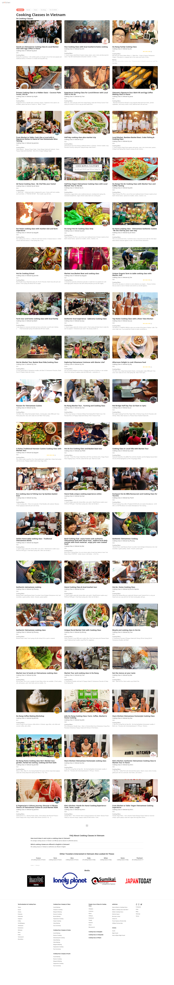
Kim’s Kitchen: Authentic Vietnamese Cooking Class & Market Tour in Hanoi (134, 762)
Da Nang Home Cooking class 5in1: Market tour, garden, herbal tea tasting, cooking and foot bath (36, 762)
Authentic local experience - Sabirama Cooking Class (85, 319)
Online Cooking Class (117, 912)
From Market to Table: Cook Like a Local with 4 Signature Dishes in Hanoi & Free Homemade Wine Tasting (37, 139)
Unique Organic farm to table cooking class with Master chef (132, 274)
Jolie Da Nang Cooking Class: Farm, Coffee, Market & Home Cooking (85, 717)
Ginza (90, 925)
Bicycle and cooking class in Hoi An (126, 630)
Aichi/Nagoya (21, 923)
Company (138, 907)
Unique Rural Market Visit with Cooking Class (82, 630)
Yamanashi (21, 937)
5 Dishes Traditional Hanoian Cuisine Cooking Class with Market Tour (38, 450)
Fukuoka (20, 914)
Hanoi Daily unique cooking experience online (83, 494)
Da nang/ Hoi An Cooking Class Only (78, 229)
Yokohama (20, 925)
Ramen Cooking (57, 914)
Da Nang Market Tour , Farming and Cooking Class (84, 406)
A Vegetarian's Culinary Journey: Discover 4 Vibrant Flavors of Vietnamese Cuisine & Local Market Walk (37, 806)
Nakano (91, 922)
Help (137, 909)
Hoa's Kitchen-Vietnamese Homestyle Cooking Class (133, 716)
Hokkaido (20, 916)
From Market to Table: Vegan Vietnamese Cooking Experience (132, 806)
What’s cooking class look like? (120, 909)
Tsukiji (90, 920)
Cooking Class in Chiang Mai (96, 934)
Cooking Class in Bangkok (95, 931)
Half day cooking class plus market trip (80, 137)
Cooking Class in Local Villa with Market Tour (130, 449)
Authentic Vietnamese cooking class (31, 630)
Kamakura (20, 928)
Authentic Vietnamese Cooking (125, 539)
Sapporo (20, 918)
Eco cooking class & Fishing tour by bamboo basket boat (36, 495)
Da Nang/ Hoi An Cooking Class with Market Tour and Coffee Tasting (134, 185)
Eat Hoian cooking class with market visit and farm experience (37, 230)
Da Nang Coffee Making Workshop (30, 716)
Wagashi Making (57, 912)
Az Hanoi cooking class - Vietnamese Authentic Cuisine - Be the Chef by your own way (134, 230)
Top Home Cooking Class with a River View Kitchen (132, 319)
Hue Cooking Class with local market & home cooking (86, 47)
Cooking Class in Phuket (95, 937)
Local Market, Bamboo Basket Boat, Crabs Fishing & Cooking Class (133, 138)
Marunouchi (92, 927)
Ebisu (90, 913)
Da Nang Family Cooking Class (124, 47)
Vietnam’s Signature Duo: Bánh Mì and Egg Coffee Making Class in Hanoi (132, 93)
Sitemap (138, 914)
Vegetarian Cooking (58, 918)
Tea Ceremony (57, 925)
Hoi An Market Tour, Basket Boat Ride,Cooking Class (37, 362)
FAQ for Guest (115, 914)
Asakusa (91, 911)
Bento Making (56, 916)
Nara (19, 932)
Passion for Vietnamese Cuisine (29, 406)
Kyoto (19, 909)
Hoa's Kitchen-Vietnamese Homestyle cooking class (85, 761)
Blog (137, 911)
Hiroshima (20, 939)
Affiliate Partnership (117, 923)
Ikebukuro (91, 918)
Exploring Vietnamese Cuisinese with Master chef (84, 362)
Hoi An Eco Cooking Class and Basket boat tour (83, 449)
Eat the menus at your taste (123, 673)
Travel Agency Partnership (119, 921)
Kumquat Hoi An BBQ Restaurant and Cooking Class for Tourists (134, 495)
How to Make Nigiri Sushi (118, 935)
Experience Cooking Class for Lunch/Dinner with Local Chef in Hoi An (86, 93)
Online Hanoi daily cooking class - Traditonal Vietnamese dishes (34, 540)
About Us (114, 918)
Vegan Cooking (57, 921)
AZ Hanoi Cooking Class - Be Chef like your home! (36, 184)
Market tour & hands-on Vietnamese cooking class (36, 673)
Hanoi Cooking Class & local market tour (80, 587)
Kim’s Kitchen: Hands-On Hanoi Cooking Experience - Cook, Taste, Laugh (85, 806)
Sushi (113, 931)
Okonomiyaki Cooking (59, 937)
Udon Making (56, 942)
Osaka (19, 912)
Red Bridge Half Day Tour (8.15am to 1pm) (129, 406)
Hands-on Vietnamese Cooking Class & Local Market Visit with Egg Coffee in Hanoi (37, 48)
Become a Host (116, 916)
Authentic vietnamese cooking (28, 587)
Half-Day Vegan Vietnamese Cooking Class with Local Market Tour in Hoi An (85, 185)
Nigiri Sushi (115, 933)
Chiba (19, 921)
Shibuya (91, 915)
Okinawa (20, 930)
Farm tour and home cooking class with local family (37, 319)
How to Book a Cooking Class (119, 907)
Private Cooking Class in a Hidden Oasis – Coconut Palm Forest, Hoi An (38, 93)
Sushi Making (56, 907)
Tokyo (19, 907)
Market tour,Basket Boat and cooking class (81, 273)
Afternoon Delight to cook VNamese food (129, 362)
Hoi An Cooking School (25, 273)
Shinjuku (91, 909)
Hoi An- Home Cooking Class (123, 587)
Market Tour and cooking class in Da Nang (81, 673)
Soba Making (56, 923)
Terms (137, 916)
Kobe (19, 934)
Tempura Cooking (57, 909)
